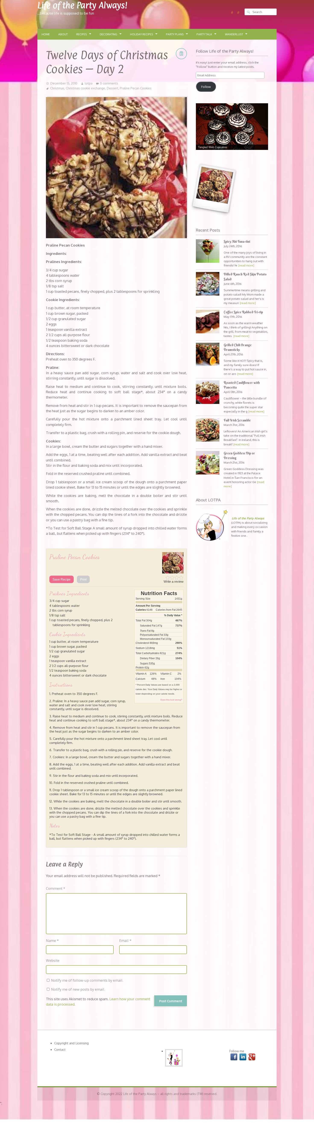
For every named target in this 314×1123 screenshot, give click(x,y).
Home (46, 34)
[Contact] (238, 13)
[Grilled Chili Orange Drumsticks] (207, 355)
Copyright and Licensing (71, 1043)
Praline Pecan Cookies (135, 88)
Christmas (57, 88)
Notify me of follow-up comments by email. (87, 980)
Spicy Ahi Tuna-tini (237, 242)
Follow (206, 86)
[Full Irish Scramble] (207, 430)
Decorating (108, 34)
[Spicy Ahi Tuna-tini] (207, 251)
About (63, 34)
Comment (55, 888)
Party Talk (204, 34)
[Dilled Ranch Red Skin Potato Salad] (207, 284)
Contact (60, 1049)
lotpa (88, 83)
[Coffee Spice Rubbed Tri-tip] (207, 322)
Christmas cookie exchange (85, 88)
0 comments (109, 83)
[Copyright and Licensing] (232, 13)
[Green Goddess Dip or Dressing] (207, 463)
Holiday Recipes (141, 34)
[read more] (246, 265)
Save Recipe (61, 579)
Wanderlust (234, 34)
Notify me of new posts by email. (78, 989)
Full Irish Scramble (237, 420)
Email (125, 940)
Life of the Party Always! (82, 5)
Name (52, 940)
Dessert (112, 88)
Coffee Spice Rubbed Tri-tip (243, 312)
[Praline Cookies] (214, 188)
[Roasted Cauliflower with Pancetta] (207, 392)
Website (52, 960)
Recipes (81, 34)
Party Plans (175, 34)
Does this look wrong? (171, 700)
